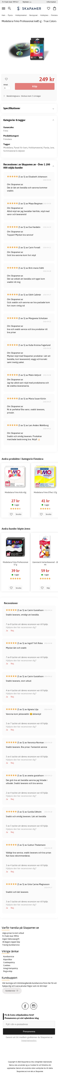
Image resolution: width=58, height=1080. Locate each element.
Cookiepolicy (9, 962)
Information (51, 2)
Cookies (6, 965)
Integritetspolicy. (29, 1040)
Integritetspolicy (10, 968)
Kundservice (8, 956)
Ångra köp (7, 971)
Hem (3, 15)
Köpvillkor (7, 959)
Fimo (5, 130)
